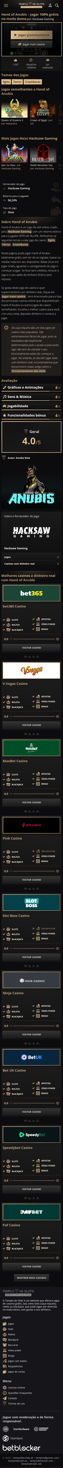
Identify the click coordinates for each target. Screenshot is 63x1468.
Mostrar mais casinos (31, 1277)
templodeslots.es (17, 1460)
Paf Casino (11, 1225)
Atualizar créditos (32, 66)
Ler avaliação (48, 66)
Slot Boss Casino (16, 916)
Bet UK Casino (14, 1070)
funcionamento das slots (28, 371)
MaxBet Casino (15, 761)
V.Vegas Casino (15, 684)
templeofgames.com (47, 1457)
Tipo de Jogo (10, 208)
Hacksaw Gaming (19, 231)
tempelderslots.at (23, 1457)
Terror (17, 82)
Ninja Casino (13, 993)
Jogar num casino (13, 296)
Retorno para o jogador (16, 196)
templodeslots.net (31, 1463)
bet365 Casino (14, 606)
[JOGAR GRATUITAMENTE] (14, 108)
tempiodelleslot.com (41, 1460)
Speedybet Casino (17, 1148)
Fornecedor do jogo (14, 184)
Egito (6, 82)
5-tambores (32, 82)
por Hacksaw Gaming (40, 19)
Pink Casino (12, 838)
